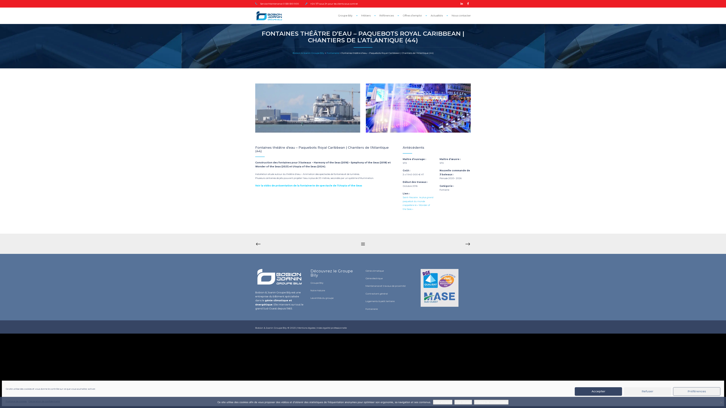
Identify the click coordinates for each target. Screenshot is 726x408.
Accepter (598, 391)
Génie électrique (374, 278)
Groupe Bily (345, 15)
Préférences (697, 391)
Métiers (366, 15)
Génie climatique (374, 270)
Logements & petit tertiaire (380, 301)
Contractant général (376, 293)
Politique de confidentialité (491, 402)
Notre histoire (317, 290)
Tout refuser (463, 402)
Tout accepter (442, 402)
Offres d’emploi (412, 15)
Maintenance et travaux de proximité (385, 285)
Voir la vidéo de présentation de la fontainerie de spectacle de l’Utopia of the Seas (308, 185)
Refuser (647, 391)
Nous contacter (461, 15)
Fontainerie (371, 309)
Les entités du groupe (322, 298)
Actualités (437, 15)
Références (386, 15)
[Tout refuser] (721, 402)
